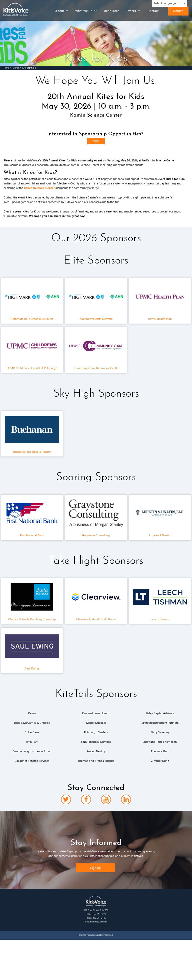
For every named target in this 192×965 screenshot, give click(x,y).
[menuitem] (60, 13)
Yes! (96, 141)
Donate (178, 11)
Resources (112, 11)
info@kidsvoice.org (98, 921)
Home (6, 68)
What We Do (83, 11)
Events (131, 11)
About (59, 11)
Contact (153, 11)
